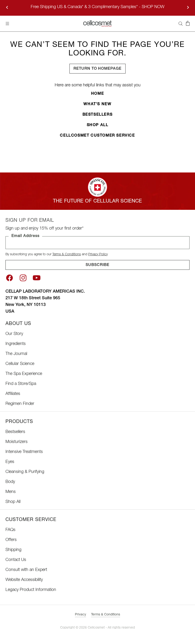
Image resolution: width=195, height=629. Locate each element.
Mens (10, 492)
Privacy (80, 614)
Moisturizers (16, 442)
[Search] (180, 23)
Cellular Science (19, 364)
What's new (97, 104)
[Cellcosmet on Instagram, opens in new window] (23, 278)
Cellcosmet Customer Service (97, 136)
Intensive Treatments (24, 452)
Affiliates (12, 394)
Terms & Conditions (66, 254)
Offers (11, 540)
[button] (187, 23)
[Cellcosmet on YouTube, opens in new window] (36, 278)
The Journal (16, 354)
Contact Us (15, 560)
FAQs (10, 530)
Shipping (13, 550)
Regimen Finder (19, 404)
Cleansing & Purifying (24, 472)
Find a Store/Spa (20, 384)
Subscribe (97, 265)
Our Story (14, 334)
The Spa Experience (23, 374)
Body (10, 482)
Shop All (97, 125)
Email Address (25, 236)
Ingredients (15, 344)
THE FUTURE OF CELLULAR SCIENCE (97, 201)
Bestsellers (98, 115)
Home (97, 94)
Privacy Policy (98, 254)
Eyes (9, 462)
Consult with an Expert (26, 570)
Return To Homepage (97, 69)
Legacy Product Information (30, 590)
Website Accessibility (24, 580)
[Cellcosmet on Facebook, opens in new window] (9, 278)
